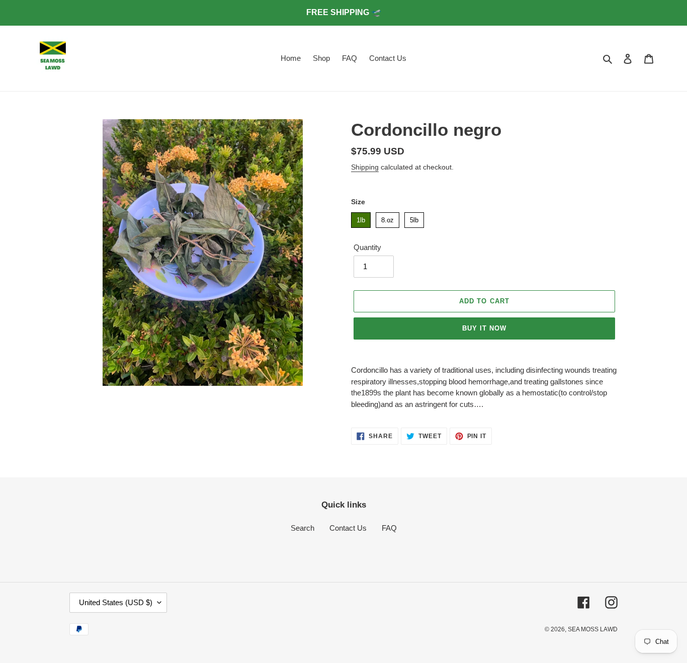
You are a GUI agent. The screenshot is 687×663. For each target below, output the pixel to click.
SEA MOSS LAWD (593, 629)
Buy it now (484, 328)
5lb (414, 218)
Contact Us (348, 528)
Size (358, 202)
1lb (361, 218)
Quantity (367, 247)
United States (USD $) (115, 602)
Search (302, 528)
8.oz (387, 218)
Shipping (365, 167)
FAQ (389, 528)
